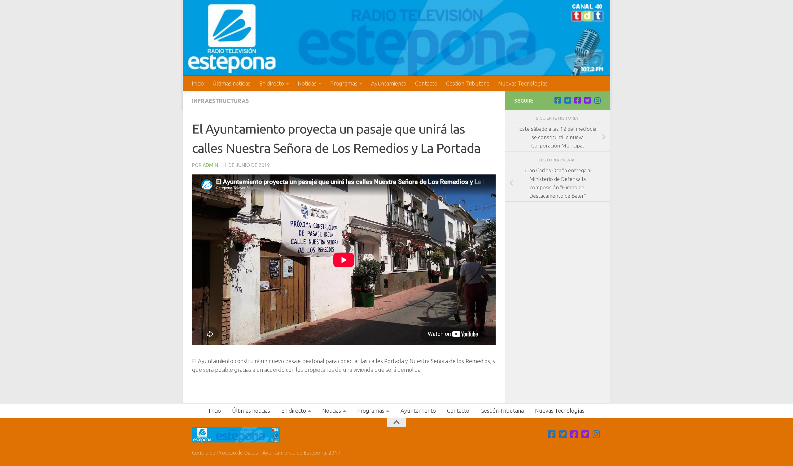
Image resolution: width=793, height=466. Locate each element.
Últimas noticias (231, 83)
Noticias (307, 83)
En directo (271, 83)
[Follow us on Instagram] (597, 100)
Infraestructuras (220, 101)
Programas (343, 83)
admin (210, 165)
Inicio (198, 83)
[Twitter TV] (567, 100)
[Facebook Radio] (577, 100)
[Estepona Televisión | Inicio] (396, 38)
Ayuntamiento (388, 83)
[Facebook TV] (557, 100)
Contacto (426, 83)
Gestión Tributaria (467, 83)
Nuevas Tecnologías (523, 83)
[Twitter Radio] (587, 100)
